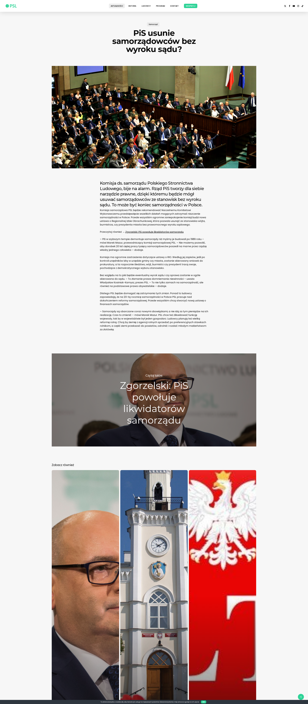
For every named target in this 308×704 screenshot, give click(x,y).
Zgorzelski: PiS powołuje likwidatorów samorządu (154, 232)
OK (203, 702)
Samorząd (153, 24)
